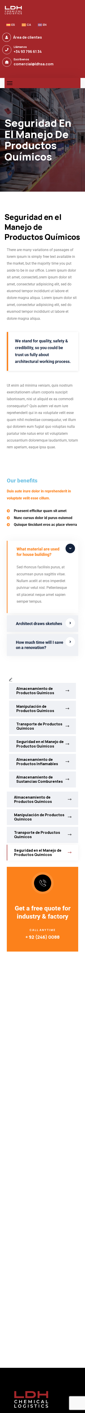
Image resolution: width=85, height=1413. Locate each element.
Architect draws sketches (39, 623)
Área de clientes (27, 37)
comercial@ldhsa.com (33, 63)
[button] (42, 552)
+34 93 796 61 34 (28, 51)
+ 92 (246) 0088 (42, 937)
